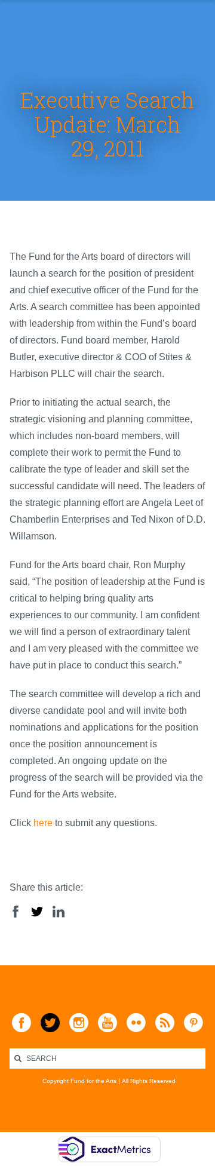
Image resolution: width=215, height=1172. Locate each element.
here (43, 823)
